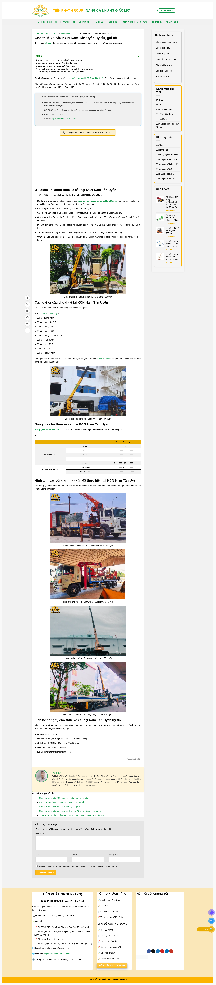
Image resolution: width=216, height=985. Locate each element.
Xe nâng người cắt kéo (166, 159)
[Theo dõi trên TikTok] (153, 951)
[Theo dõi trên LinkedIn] (167, 951)
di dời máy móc (104, 359)
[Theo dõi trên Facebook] (149, 951)
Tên (37, 855)
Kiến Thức (141, 22)
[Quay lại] (27, 330)
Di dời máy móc (163, 54)
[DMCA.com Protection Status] (142, 957)
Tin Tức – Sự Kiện (164, 114)
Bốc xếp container (164, 77)
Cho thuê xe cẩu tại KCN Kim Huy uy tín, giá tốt (60, 807)
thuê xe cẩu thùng (49, 314)
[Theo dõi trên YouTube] (171, 951)
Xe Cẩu (159, 145)
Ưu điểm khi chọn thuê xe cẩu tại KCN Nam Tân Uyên (60, 60)
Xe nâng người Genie (166, 169)
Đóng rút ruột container (166, 59)
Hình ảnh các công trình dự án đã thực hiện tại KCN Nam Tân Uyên (65, 69)
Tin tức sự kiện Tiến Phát (111, 917)
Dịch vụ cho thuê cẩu (109, 936)
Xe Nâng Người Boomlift (167, 155)
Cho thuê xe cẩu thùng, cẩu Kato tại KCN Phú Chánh (62, 802)
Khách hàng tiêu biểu (109, 959)
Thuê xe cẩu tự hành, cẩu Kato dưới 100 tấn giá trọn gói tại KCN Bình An (71, 815)
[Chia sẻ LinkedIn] (27, 310)
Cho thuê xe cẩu (163, 48)
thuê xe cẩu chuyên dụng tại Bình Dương (97, 201)
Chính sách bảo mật (109, 912)
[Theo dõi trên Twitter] (158, 951)
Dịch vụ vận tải (107, 930)
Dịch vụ (99, 22)
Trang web (113, 855)
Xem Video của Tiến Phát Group (167, 125)
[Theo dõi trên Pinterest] (162, 951)
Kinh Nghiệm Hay (164, 109)
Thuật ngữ (157, 22)
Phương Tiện (69, 22)
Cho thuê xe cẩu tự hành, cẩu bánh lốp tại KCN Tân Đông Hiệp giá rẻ (70, 811)
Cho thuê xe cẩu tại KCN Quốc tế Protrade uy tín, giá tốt (63, 798)
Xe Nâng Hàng (163, 150)
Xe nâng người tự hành (166, 179)
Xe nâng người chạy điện (167, 164)
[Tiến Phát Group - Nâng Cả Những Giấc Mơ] (40, 10)
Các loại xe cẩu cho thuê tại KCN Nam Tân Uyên (58, 63)
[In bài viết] (27, 323)
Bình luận (40, 833)
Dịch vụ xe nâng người (110, 947)
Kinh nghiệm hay (108, 953)
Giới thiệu (104, 906)
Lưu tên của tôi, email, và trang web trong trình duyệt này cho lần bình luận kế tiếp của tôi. (78, 866)
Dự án (159, 105)
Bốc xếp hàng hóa (164, 71)
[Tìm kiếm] (183, 10)
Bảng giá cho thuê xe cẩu (47, 430)
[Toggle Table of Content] (136, 56)
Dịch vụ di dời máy (108, 941)
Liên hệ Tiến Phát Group (111, 900)
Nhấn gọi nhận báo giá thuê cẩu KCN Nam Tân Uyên (89, 132)
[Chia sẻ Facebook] (27, 297)
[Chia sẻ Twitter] (27, 304)
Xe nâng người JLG (165, 174)
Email (74, 855)
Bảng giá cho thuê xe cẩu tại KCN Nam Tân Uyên (58, 66)
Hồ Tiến (48, 43)
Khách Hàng (172, 22)
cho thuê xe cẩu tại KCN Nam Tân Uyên (85, 78)
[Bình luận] (27, 317)
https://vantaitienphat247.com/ (64, 119)
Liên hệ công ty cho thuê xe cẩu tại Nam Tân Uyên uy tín (61, 72)
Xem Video (128, 22)
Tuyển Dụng (161, 119)
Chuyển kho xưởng (164, 65)
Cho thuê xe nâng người (167, 42)
